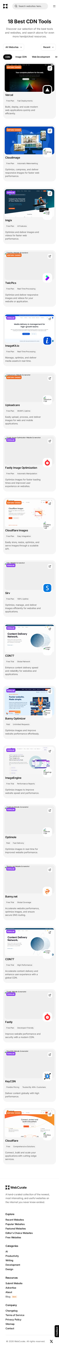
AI (7, 1251)
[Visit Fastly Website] (50, 995)
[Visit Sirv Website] (50, 566)
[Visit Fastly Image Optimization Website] (50, 441)
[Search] (16, 6)
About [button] (9, 1292)
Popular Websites (15, 1224)
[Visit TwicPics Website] (50, 256)
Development (13, 1264)
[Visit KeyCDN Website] (50, 1054)
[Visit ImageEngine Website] (50, 751)
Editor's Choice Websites (19, 1232)
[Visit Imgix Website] (50, 193)
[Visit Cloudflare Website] (50, 1114)
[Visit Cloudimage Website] (50, 131)
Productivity (12, 1255)
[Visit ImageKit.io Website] (50, 319)
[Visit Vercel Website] (50, 68)
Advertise (11, 1287)
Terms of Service (15, 1315)
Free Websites (13, 1237)
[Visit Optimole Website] (50, 810)
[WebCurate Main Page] (5, 6)
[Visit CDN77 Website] (50, 629)
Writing (9, 1260)
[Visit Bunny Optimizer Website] (50, 691)
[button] (54, 6)
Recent (46, 47)
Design (9, 1269)
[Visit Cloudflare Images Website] (50, 503)
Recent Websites (15, 1219)
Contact (10, 1328)
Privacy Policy (13, 1319)
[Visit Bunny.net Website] (50, 870)
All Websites (12, 47)
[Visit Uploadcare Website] (50, 378)
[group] (7, 56)
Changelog (11, 1310)
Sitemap (10, 1323)
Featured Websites (16, 1228)
